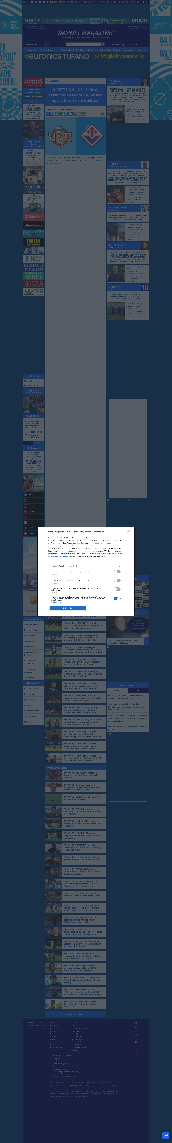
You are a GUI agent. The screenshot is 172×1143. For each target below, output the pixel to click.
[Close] (129, 531)
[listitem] (86, 566)
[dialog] (86, 571)
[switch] (117, 571)
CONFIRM (68, 608)
